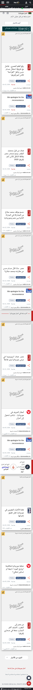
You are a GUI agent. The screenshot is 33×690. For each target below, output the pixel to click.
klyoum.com (27, 689)
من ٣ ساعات (25, 675)
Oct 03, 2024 (9, 427)
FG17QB (28, 281)
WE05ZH (28, 582)
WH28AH (28, 428)
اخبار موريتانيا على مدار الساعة (16, 668)
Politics (12, 81)
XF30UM (28, 110)
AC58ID (28, 369)
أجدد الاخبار (16, 23)
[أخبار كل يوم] (16, 2)
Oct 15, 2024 (9, 84)
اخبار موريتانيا (21, 81)
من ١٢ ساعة (13, 675)
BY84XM (28, 453)
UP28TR (28, 169)
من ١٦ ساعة (8, 675)
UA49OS (28, 526)
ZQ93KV (28, 228)
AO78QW (28, 85)
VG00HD (28, 304)
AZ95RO (28, 643)
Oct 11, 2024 (9, 304)
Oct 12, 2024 (9, 227)
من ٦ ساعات (19, 675)
